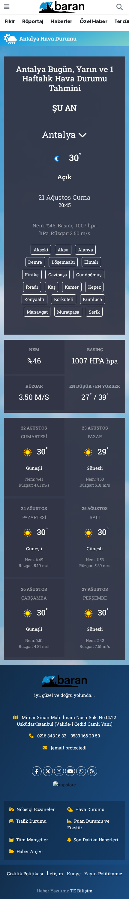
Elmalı (91, 262)
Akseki (41, 250)
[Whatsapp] (81, 771)
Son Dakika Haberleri (96, 840)
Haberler (61, 21)
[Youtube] (70, 771)
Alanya (85, 250)
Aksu (63, 250)
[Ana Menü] (7, 7)
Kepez (94, 287)
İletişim (55, 873)
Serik (94, 312)
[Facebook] (37, 771)
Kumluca (92, 299)
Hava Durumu (89, 809)
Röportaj (33, 21)
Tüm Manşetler (32, 840)
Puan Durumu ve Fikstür (88, 824)
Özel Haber (93, 21)
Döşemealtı (63, 262)
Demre (35, 262)
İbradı (32, 287)
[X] (48, 771)
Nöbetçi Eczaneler (35, 809)
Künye (74, 873)
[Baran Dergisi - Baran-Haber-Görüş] (61, 6)
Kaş (52, 287)
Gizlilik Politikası (25, 873)
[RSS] (92, 771)
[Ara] (119, 7)
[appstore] (64, 786)
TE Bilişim (81, 891)
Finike (32, 275)
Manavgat (37, 312)
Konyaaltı (34, 299)
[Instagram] (59, 771)
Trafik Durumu (31, 821)
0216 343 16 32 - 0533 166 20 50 (68, 736)
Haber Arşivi (29, 851)
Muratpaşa (68, 312)
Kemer (72, 287)
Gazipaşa (57, 275)
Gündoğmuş (88, 275)
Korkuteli (64, 299)
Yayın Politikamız (103, 873)
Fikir (9, 21)
